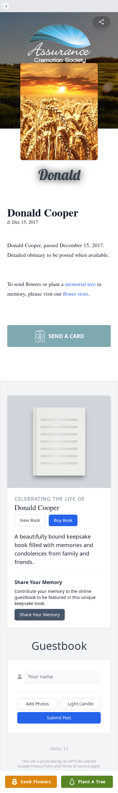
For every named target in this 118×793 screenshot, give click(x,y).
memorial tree (80, 283)
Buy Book (63, 520)
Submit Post (59, 718)
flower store (75, 293)
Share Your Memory (40, 614)
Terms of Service (75, 766)
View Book (30, 520)
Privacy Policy (42, 766)
